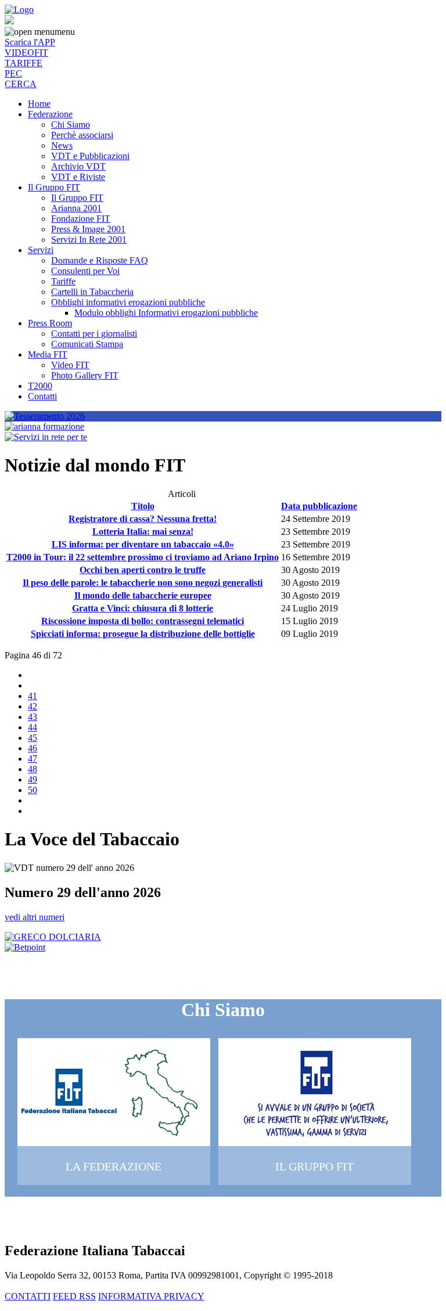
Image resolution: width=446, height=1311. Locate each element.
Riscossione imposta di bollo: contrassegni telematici (142, 621)
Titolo (142, 506)
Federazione (50, 114)
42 (32, 706)
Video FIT (70, 365)
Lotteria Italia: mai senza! (142, 531)
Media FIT (47, 354)
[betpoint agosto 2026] (25, 947)
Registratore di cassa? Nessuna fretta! (143, 519)
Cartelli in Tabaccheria (92, 292)
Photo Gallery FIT (84, 375)
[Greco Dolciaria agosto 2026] (53, 937)
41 (32, 696)
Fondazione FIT (80, 219)
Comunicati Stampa (87, 344)
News (62, 145)
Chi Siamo (70, 124)
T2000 (40, 386)
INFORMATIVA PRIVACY (151, 1296)
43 (32, 717)
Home (39, 104)
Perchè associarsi (82, 135)
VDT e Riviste (78, 177)
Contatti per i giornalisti (94, 333)
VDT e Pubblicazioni (90, 156)
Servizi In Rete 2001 (89, 239)
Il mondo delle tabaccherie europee (142, 595)
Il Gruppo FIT (54, 187)
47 (32, 758)
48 (32, 769)
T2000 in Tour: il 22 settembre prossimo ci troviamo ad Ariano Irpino (142, 557)
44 (32, 727)
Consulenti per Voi (85, 271)
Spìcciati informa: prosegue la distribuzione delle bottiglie (143, 634)
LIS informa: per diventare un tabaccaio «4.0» (143, 544)
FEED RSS (74, 1296)
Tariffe (63, 281)
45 (32, 738)
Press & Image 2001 (88, 229)
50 (32, 790)
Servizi (40, 250)
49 (32, 779)
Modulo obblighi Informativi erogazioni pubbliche (166, 313)
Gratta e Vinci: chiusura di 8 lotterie (142, 608)
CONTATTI (28, 1296)
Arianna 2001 (76, 208)
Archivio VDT (78, 166)
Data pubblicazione (319, 506)
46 (32, 748)
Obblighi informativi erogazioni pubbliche (128, 302)
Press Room (50, 323)
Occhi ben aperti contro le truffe (143, 570)
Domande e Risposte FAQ (99, 260)
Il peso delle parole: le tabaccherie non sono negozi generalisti (142, 583)
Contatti (42, 396)
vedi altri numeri (34, 917)
